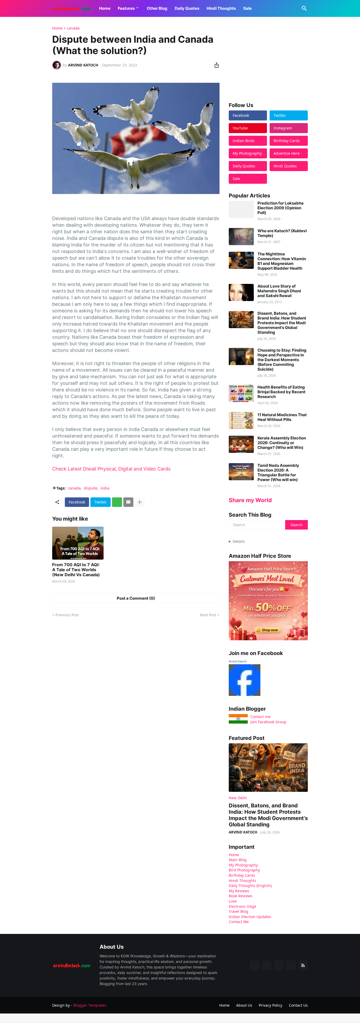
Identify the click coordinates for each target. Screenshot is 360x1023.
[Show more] (140, 502)
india (104, 488)
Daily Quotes (187, 8)
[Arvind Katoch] (244, 694)
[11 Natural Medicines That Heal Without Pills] (241, 420)
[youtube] (279, 965)
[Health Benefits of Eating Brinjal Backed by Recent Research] (241, 393)
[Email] (128, 502)
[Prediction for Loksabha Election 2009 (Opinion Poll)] (241, 209)
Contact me (260, 716)
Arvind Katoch (238, 661)
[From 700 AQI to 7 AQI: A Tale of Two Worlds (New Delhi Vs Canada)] (78, 543)
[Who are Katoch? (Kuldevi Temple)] (241, 236)
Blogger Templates (89, 1005)
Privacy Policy (270, 1005)
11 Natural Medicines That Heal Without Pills (282, 417)
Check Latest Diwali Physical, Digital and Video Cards (111, 469)
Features (126, 8)
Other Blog (157, 8)
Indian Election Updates (250, 916)
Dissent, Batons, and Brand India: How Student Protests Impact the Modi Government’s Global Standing (281, 323)
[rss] (303, 965)
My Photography (243, 864)
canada (73, 28)
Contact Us (298, 1005)
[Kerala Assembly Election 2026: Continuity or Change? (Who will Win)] (241, 444)
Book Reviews (240, 895)
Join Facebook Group (268, 721)
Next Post (208, 614)
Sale (247, 8)
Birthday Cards (242, 875)
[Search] (303, 8)
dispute (90, 488)
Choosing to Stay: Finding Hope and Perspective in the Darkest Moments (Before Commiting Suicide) (282, 360)
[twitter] (266, 965)
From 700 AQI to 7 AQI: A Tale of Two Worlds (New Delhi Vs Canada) (76, 569)
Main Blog (238, 859)
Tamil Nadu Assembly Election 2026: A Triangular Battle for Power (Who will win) (278, 472)
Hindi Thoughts (221, 8)
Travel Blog (238, 911)
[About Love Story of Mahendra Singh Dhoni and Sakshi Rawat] (241, 292)
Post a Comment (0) (136, 598)
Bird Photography (244, 869)
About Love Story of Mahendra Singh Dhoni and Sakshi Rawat (279, 291)
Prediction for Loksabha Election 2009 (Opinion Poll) (280, 208)
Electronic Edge (242, 906)
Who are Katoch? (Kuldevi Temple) (282, 233)
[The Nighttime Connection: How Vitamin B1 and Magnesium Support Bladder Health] (241, 260)
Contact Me (239, 921)
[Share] (215, 65)
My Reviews (239, 890)
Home (104, 8)
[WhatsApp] (117, 502)
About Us (244, 1005)
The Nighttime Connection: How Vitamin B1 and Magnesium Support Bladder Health (281, 261)
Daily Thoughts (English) (250, 885)
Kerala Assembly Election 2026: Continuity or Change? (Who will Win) (281, 443)
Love (233, 901)
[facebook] (254, 965)
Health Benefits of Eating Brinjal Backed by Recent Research (281, 392)
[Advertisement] (268, 59)
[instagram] (291, 965)
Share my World (250, 500)
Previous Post (67, 614)
